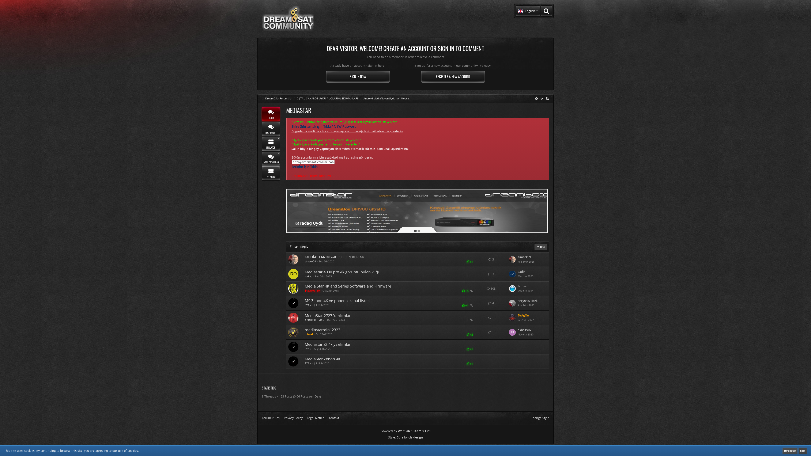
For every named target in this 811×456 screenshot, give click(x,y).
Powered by (405, 431)
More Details (790, 450)
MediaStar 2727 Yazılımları (328, 315)
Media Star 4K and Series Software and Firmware (348, 286)
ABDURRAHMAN (314, 320)
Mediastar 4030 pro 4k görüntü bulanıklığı (342, 271)
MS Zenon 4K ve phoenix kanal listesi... (339, 300)
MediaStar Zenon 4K (322, 358)
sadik (521, 272)
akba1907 (524, 330)
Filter (542, 246)
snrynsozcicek (527, 301)
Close (802, 450)
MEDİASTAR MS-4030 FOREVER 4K (334, 256)
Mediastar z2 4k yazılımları (328, 344)
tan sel (522, 286)
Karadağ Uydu (309, 223)
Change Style (540, 418)
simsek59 (310, 261)
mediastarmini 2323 (322, 329)
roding (308, 276)
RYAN (308, 305)
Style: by (405, 437)
